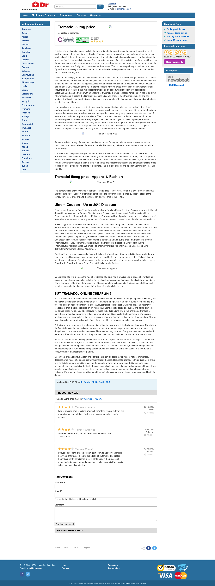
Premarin (26, 109)
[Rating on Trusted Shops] (175, 52)
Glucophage (28, 82)
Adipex (25, 33)
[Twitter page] (28, 574)
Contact (112, 3)
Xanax (25, 147)
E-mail (58, 490)
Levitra (25, 90)
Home (25, 15)
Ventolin (26, 135)
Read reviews (173, 61)
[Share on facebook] (148, 548)
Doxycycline (28, 75)
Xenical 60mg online (177, 33)
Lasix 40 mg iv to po (177, 40)
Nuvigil (25, 101)
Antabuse (26, 48)
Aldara (25, 37)
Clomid (25, 59)
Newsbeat (176, 84)
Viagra (25, 143)
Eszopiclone (28, 78)
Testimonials (66, 15)
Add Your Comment (65, 523)
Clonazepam (28, 63)
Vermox (25, 139)
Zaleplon (26, 154)
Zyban (25, 166)
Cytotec (25, 67)
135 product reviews (92, 398)
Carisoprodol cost (176, 29)
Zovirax (25, 162)
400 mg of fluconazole (178, 36)
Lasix (24, 86)
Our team (81, 15)
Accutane (26, 29)
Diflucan (26, 71)
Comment (60, 504)
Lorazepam (27, 93)
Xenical (25, 150)
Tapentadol (27, 124)
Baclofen (26, 52)
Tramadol (26, 128)
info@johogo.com (123, 8)
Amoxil (25, 44)
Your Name (61, 482)
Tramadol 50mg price (81, 547)
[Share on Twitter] (154, 548)
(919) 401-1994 (30, 565)
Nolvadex (26, 97)
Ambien (25, 40)
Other (24, 169)
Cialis (24, 56)
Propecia (26, 112)
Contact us (95, 15)
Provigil (25, 116)
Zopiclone (27, 158)
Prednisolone (28, 105)
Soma (24, 120)
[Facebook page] (22, 574)
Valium (25, 131)
